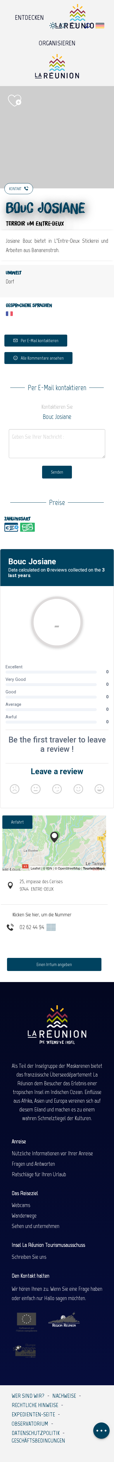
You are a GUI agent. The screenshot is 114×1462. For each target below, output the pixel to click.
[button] (87, 26)
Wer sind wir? (28, 1396)
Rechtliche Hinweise (35, 1405)
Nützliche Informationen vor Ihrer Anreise (52, 1153)
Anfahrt (17, 822)
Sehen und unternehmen (35, 1226)
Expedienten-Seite (33, 1414)
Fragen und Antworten (33, 1164)
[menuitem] (29, 16)
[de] (100, 25)
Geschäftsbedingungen (38, 1440)
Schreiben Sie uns (29, 1257)
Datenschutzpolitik (36, 1433)
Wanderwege (24, 1215)
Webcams (21, 1205)
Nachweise (64, 1396)
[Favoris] (75, 25)
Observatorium (30, 1424)
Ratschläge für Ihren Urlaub (39, 1174)
